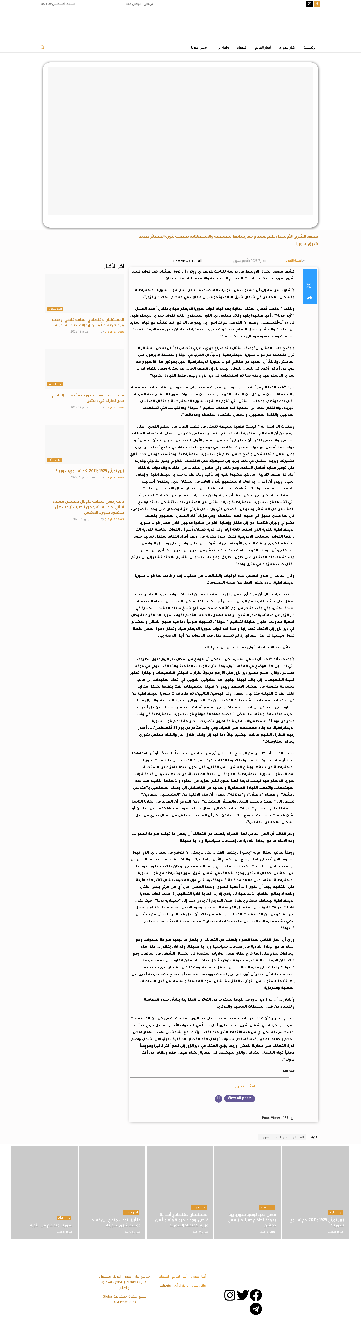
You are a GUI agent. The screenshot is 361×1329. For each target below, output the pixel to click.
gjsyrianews (114, 331)
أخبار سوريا (287, 47)
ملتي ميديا (199, 47)
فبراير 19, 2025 (79, 331)
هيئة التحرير (293, 260)
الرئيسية (310, 47)
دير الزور (281, 1137)
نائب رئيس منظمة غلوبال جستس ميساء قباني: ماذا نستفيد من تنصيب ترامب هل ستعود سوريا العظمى (88, 506)
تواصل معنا (133, 4)
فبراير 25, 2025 (79, 477)
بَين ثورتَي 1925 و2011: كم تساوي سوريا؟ (90, 471)
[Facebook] (256, 1295)
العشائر (298, 1137)
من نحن (149, 4)
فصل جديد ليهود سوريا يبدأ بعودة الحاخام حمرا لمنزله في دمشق (252, 1219)
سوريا (265, 1137)
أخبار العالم (263, 47)
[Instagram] (230, 1295)
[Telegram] (256, 1309)
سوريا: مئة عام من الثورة (51, 1225)
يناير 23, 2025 (80, 519)
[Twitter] (243, 1295)
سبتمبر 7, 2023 (260, 261)
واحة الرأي (222, 47)
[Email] (218, 1099)
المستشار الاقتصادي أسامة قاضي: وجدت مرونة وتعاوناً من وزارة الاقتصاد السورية (181, 1219)
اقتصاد (242, 47)
